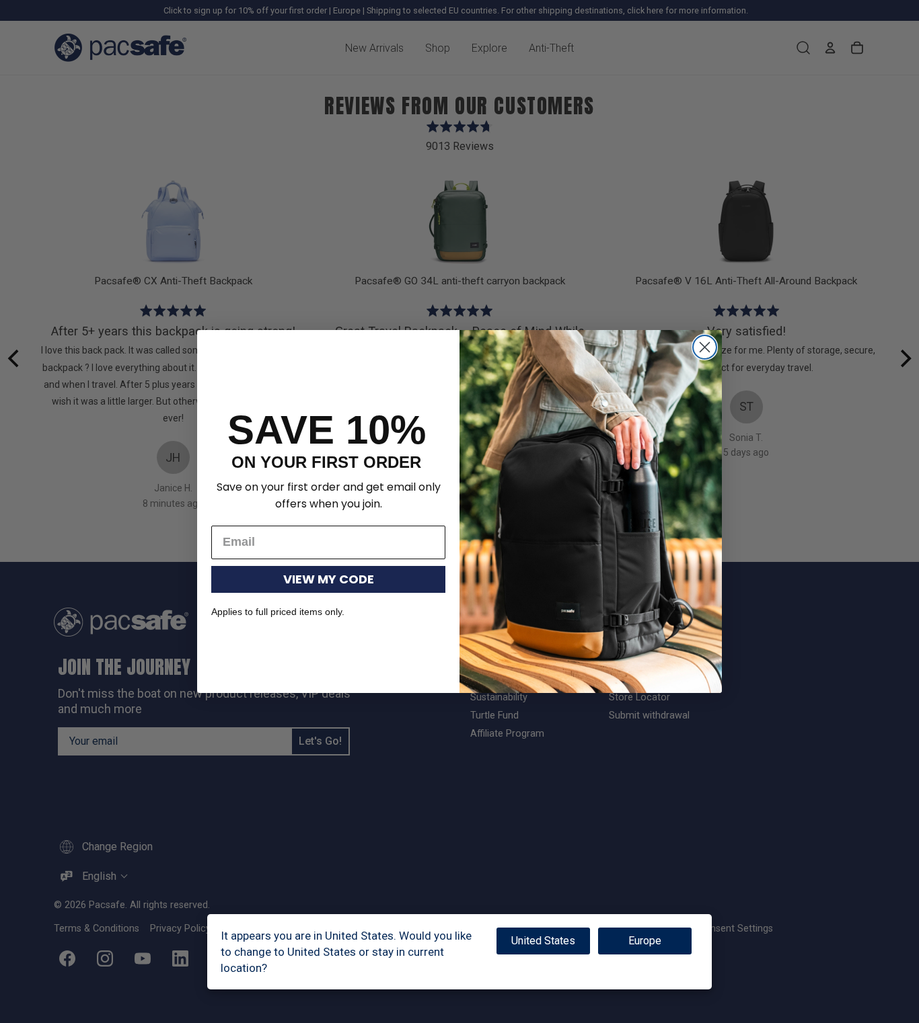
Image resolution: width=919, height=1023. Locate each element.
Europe (644, 940)
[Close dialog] (704, 347)
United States (543, 940)
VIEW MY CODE (328, 579)
